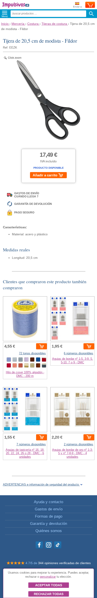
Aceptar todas (48, 585)
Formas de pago (48, 516)
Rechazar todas (48, 594)
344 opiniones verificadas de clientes (64, 563)
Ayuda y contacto (48, 502)
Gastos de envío (48, 509)
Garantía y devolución (48, 523)
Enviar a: (77, 6)
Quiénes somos (48, 531)
